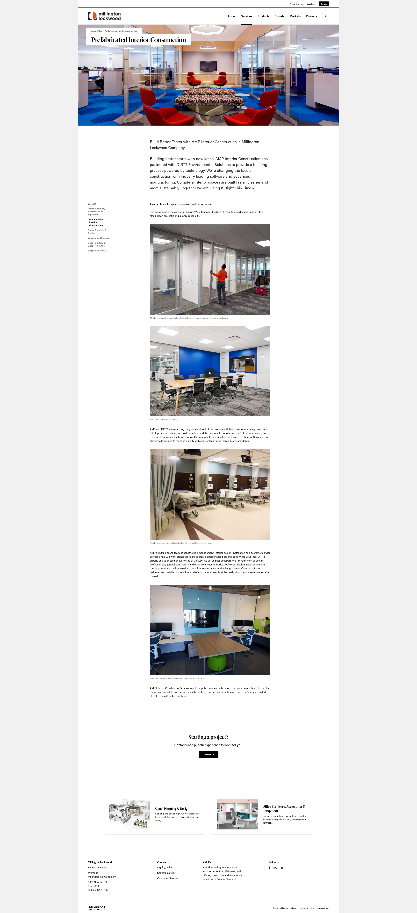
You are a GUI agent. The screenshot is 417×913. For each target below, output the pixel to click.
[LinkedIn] (275, 867)
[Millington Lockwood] (104, 16)
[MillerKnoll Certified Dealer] (97, 908)
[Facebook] (269, 867)
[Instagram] (281, 868)
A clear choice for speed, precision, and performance (181, 204)
